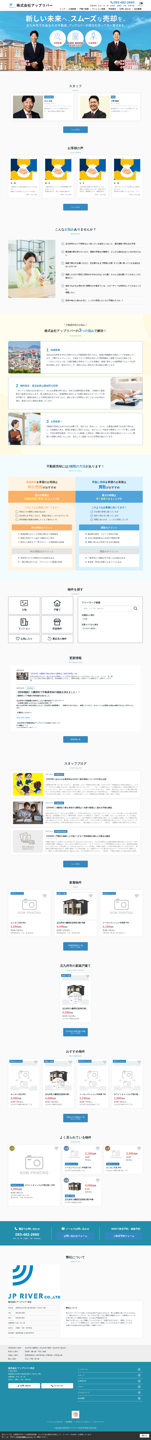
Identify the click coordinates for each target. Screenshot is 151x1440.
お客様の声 (82, 1381)
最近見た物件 (59, 638)
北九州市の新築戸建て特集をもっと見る (75, 1032)
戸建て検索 (84, 9)
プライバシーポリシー (83, 1422)
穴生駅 (84, 619)
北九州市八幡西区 (89, 628)
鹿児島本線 (40, 1355)
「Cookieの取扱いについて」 (24, 1437)
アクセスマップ (83, 1392)
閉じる (144, 1436)
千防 (40, 1351)
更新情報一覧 (75, 739)
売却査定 (112, 9)
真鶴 (44, 1351)
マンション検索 (98, 9)
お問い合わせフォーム (75, 1236)
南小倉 (36, 1359)
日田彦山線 (58, 1355)
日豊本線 (49, 1355)
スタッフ (81, 1375)
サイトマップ (99, 1422)
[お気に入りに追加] (44, 895)
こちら (35, 728)
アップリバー (40, 723)
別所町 (27, 1351)
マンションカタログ (56, 1422)
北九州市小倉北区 (59, 1348)
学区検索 (31, 608)
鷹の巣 (34, 1351)
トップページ (83, 1369)
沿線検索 (31, 602)
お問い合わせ (125, 9)
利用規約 (69, 1422)
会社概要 (138, 9)
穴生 (26, 1359)
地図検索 (17, 608)
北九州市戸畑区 (45, 1348)
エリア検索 (16, 602)
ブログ (80, 1387)
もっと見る (75, 130)
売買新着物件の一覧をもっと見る (75, 946)
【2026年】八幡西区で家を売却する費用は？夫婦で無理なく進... (54, 674)
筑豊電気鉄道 (30, 1355)
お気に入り (26, 638)
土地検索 (72, 9)
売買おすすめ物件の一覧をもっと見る (75, 1118)
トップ (62, 9)
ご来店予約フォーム (123, 1236)
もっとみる (75, 207)
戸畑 (31, 1359)
